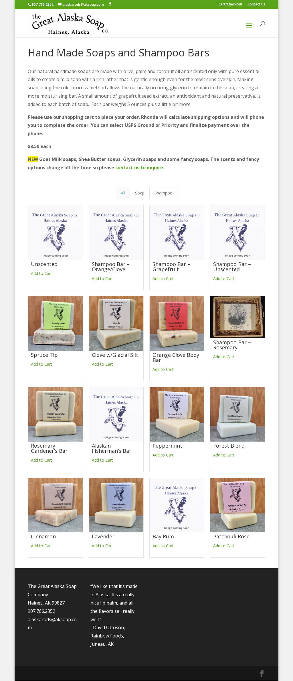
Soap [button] (139, 193)
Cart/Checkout (230, 5)
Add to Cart (41, 273)
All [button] (123, 193)
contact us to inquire (139, 167)
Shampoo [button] (164, 193)
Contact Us (256, 5)
